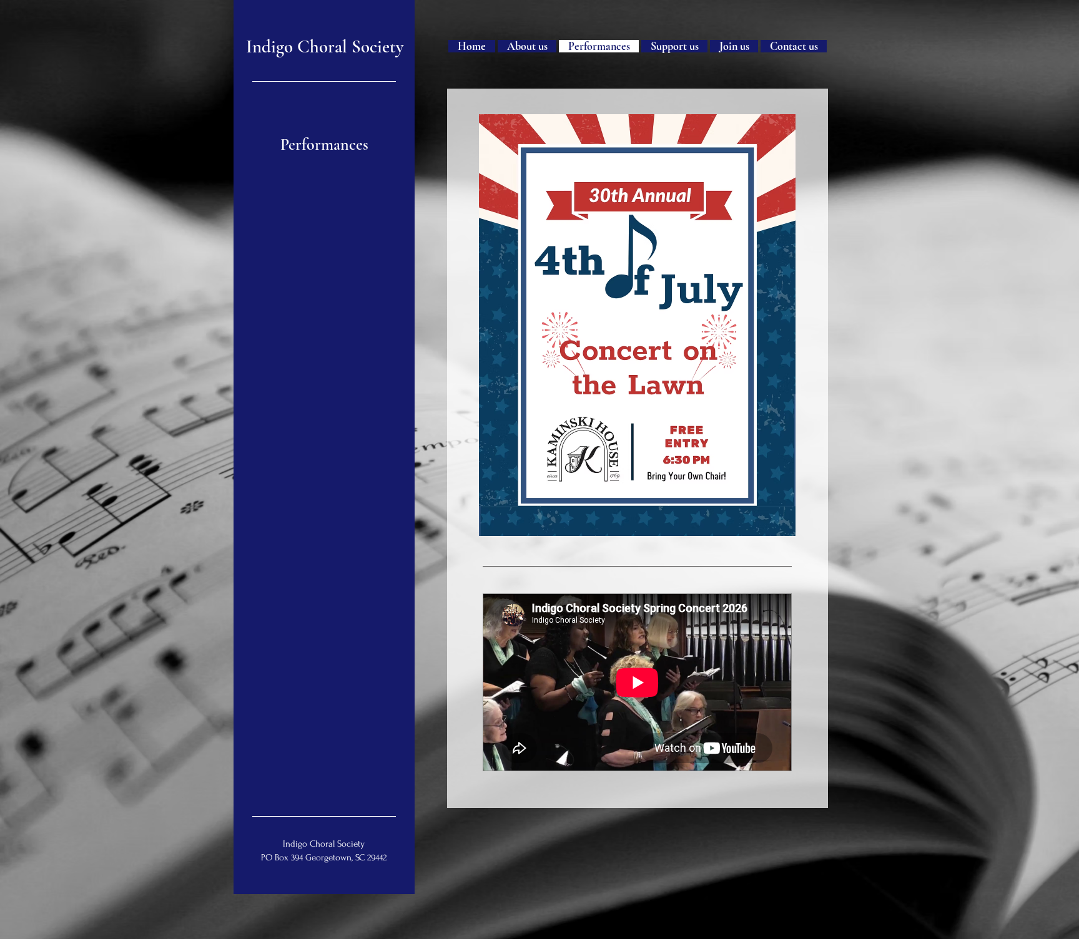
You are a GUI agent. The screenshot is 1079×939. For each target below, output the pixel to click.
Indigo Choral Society (324, 46)
